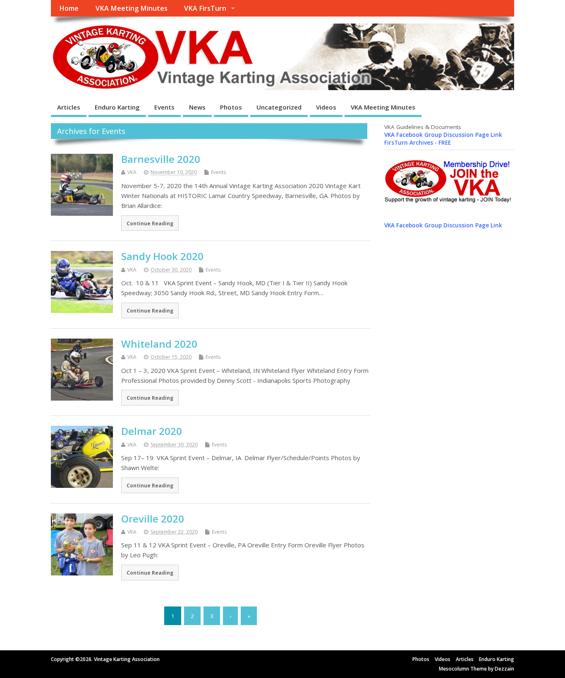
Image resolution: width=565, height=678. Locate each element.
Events (164, 107)
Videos (326, 107)
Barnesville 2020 (160, 159)
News (197, 107)
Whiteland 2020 (159, 344)
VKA (131, 172)
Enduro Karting (117, 107)
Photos (231, 107)
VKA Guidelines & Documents (422, 127)
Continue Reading (150, 223)
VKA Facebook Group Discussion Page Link (443, 134)
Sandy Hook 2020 (162, 256)
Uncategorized (279, 107)
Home (69, 8)
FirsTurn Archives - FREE (417, 142)
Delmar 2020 (151, 431)
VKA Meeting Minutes (132, 8)
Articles (68, 107)
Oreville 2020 (152, 518)
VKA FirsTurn (205, 8)
